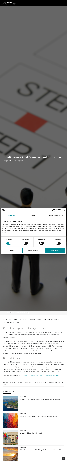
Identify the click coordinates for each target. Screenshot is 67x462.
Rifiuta (12, 250)
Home (4, 312)
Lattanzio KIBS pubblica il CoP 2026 (31, 433)
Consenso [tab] (11, 215)
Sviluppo (51, 382)
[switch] (25, 243)
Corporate (20, 161)
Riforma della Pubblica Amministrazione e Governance (32, 382)
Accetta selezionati (33, 250)
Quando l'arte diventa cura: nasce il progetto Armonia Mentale (38, 416)
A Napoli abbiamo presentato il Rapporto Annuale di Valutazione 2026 (41, 450)
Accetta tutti (54, 250)
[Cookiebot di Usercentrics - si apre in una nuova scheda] (53, 210)
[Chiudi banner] (64, 210)
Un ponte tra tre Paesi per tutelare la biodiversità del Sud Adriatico (40, 399)
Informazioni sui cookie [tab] (55, 215)
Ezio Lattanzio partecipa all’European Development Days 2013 (40, 376)
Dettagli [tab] (33, 215)
